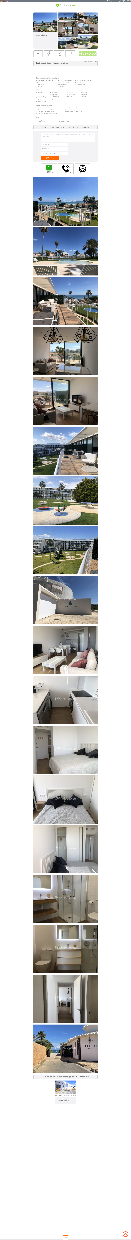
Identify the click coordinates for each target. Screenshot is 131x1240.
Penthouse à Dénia (63, 1100)
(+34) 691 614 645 (126, 1)
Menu (18, 5)
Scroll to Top (125, 1234)
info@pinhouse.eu (113, 1)
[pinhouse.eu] (65, 5)
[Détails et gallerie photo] (65, 1081)
